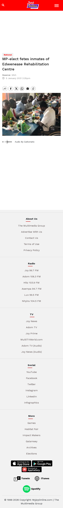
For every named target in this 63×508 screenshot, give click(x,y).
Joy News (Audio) (31, 351)
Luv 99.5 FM (31, 294)
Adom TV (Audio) (32, 345)
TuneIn (25, 478)
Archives (31, 447)
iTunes (44, 478)
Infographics (31, 402)
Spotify (35, 488)
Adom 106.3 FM (31, 276)
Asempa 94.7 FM (31, 288)
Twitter (31, 384)
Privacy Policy (32, 250)
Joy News (31, 321)
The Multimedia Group (31, 225)
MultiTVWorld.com (31, 339)
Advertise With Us (31, 231)
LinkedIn (31, 396)
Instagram (32, 390)
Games (32, 423)
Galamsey (31, 441)
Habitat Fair (31, 429)
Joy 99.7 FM (32, 270)
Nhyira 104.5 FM (31, 301)
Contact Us (31, 237)
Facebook (31, 378)
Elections (31, 453)
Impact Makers (31, 435)
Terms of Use (31, 244)
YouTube (31, 372)
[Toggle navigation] (57, 6)
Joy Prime (31, 333)
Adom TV (31, 327)
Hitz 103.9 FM (31, 282)
